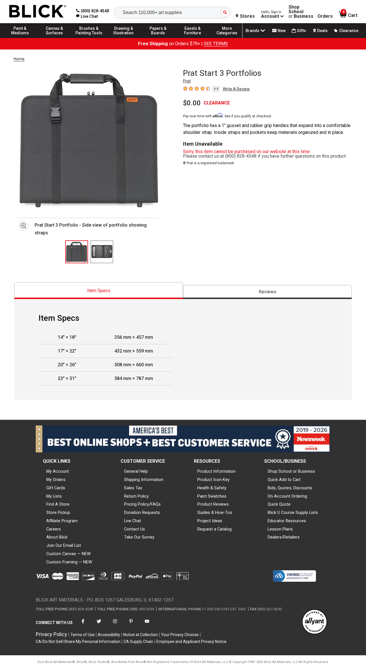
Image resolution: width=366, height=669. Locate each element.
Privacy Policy (51, 634)
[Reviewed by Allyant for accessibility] (314, 622)
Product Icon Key (213, 479)
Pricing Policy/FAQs (142, 504)
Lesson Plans (280, 529)
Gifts (301, 30)
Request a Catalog (214, 529)
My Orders (55, 479)
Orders (325, 16)
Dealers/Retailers (284, 537)
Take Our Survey (139, 537)
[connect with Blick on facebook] (83, 625)
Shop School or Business (291, 471)
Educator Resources (287, 520)
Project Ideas (209, 520)
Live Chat (132, 520)
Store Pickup (58, 512)
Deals (322, 30)
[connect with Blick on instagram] (115, 625)
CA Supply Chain (138, 641)
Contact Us (134, 529)
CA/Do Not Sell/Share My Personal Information (78, 641)
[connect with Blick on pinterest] (131, 625)
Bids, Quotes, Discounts (290, 487)
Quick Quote (279, 504)
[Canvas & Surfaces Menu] (54, 38)
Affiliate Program (62, 520)
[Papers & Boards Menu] (158, 38)
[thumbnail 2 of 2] (101, 251)
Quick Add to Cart (284, 479)
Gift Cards (55, 487)
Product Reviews (213, 504)
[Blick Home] (37, 12)
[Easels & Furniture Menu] (192, 38)
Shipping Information (143, 479)
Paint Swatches (211, 496)
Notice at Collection (140, 634)
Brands (252, 30)
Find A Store (57, 504)
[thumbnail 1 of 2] (76, 251)
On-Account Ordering (287, 496)
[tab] (98, 290)
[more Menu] (227, 38)
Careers (53, 529)
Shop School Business (301, 12)
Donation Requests (142, 512)
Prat (187, 81)
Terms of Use (82, 634)
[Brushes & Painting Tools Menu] (89, 38)
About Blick (56, 537)
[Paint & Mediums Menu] (20, 38)
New (282, 30)
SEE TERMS (216, 43)
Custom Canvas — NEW (68, 553)
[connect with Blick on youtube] (147, 625)
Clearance (348, 30)
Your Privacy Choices (180, 634)
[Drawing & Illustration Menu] (123, 38)
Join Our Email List (63, 545)
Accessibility (109, 634)
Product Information (216, 471)
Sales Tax (133, 487)
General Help (136, 471)
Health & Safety (211, 487)
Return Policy (136, 496)
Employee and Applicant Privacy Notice (191, 641)
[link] (87, 16)
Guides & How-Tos (214, 512)
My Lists (54, 496)
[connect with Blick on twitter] (99, 625)
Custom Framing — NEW (69, 562)
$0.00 (192, 103)
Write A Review (236, 89)
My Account (57, 471)
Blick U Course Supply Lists (293, 512)
